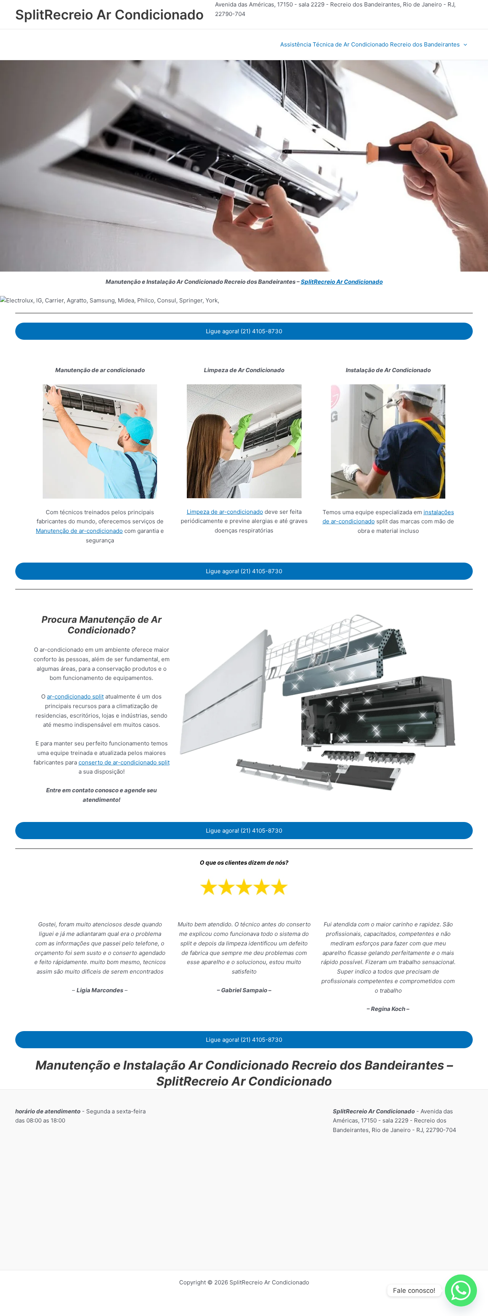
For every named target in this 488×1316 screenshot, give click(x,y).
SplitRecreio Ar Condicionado (109, 14)
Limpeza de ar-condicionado (225, 511)
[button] (463, 44)
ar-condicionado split (75, 696)
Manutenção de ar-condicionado (79, 530)
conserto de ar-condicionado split (124, 762)
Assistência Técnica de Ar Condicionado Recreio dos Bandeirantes (370, 44)
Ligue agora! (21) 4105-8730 (244, 331)
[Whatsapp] (461, 1290)
